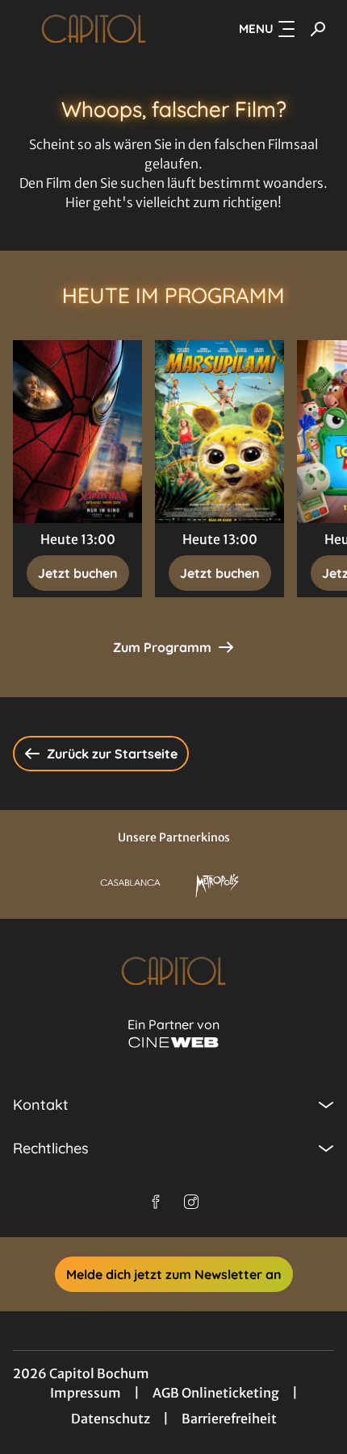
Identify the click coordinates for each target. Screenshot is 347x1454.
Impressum (85, 1393)
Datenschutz (110, 1418)
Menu (256, 28)
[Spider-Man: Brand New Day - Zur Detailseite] (77, 431)
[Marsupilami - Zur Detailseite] (219, 431)
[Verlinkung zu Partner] (130, 882)
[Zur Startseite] (93, 29)
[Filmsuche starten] (318, 29)
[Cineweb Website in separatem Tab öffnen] (173, 1042)
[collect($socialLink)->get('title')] (156, 1202)
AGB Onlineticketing (216, 1393)
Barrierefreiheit (229, 1418)
